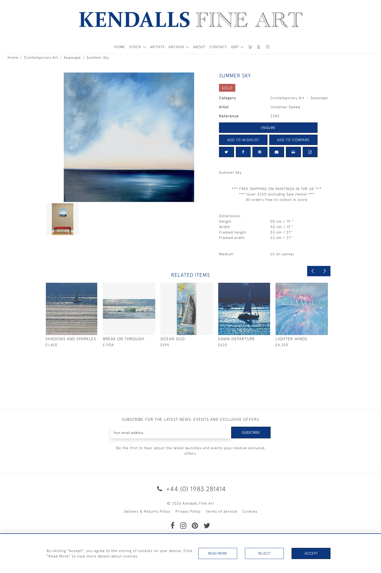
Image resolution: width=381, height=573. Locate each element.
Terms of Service (221, 511)
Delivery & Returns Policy (147, 511)
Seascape (72, 57)
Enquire (268, 128)
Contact (218, 47)
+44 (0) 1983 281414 (195, 488)
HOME (119, 47)
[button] (268, 47)
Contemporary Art (41, 57)
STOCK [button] (136, 47)
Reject (264, 553)
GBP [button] (235, 47)
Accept (311, 553)
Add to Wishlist (243, 140)
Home (13, 57)
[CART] (250, 47)
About (199, 47)
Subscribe (251, 432)
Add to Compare (293, 140)
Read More (217, 553)
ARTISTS (157, 47)
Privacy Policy (188, 511)
